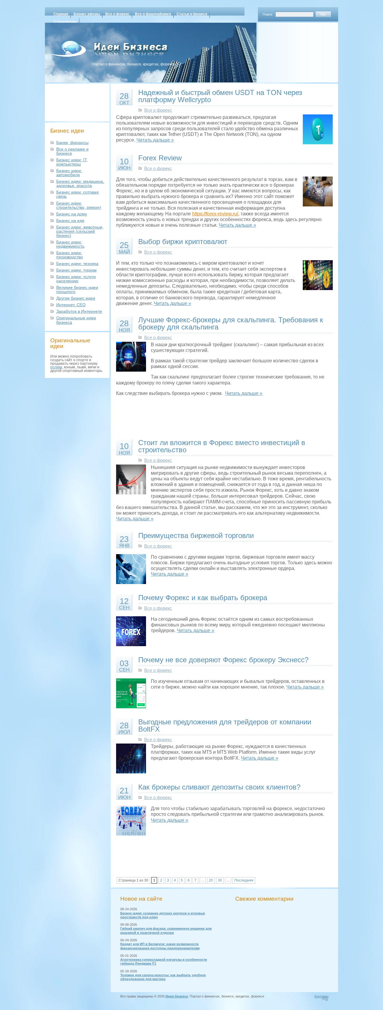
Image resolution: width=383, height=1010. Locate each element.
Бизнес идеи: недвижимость (70, 244)
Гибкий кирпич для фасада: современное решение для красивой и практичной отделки (166, 930)
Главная (61, 14)
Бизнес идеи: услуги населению (76, 278)
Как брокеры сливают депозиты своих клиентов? (219, 787)
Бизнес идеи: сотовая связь (77, 194)
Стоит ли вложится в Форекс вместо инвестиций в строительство (221, 446)
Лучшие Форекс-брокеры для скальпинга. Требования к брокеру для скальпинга (230, 323)
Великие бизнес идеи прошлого (77, 289)
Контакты (321, 996)
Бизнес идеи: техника (77, 263)
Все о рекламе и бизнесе (72, 151)
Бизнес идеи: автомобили (69, 172)
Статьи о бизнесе (192, 14)
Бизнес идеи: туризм (76, 270)
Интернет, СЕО (71, 304)
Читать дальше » (155, 139)
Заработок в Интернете (79, 311)
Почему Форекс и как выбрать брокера (202, 598)
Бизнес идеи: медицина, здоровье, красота (80, 183)
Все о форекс (117, 14)
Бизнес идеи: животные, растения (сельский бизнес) (80, 231)
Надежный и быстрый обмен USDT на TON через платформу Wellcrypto (220, 96)
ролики (56, 367)
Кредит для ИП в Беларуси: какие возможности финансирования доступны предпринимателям (160, 946)
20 (211, 880)
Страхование (65, 22)
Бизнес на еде (70, 220)
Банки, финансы (72, 142)
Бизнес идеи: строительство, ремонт (78, 205)
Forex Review (160, 158)
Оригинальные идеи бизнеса (76, 319)
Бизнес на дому (71, 213)
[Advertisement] (290, 50)
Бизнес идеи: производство (69, 254)
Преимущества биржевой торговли (196, 535)
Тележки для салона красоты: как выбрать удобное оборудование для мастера (163, 977)
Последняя (243, 880)
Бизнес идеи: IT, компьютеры (72, 161)
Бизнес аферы (87, 14)
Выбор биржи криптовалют (182, 241)
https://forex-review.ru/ (215, 213)
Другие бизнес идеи (75, 298)
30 (220, 880)
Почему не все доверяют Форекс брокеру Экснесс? (223, 660)
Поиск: (268, 14)
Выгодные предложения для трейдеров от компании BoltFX (224, 725)
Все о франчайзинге (153, 14)
